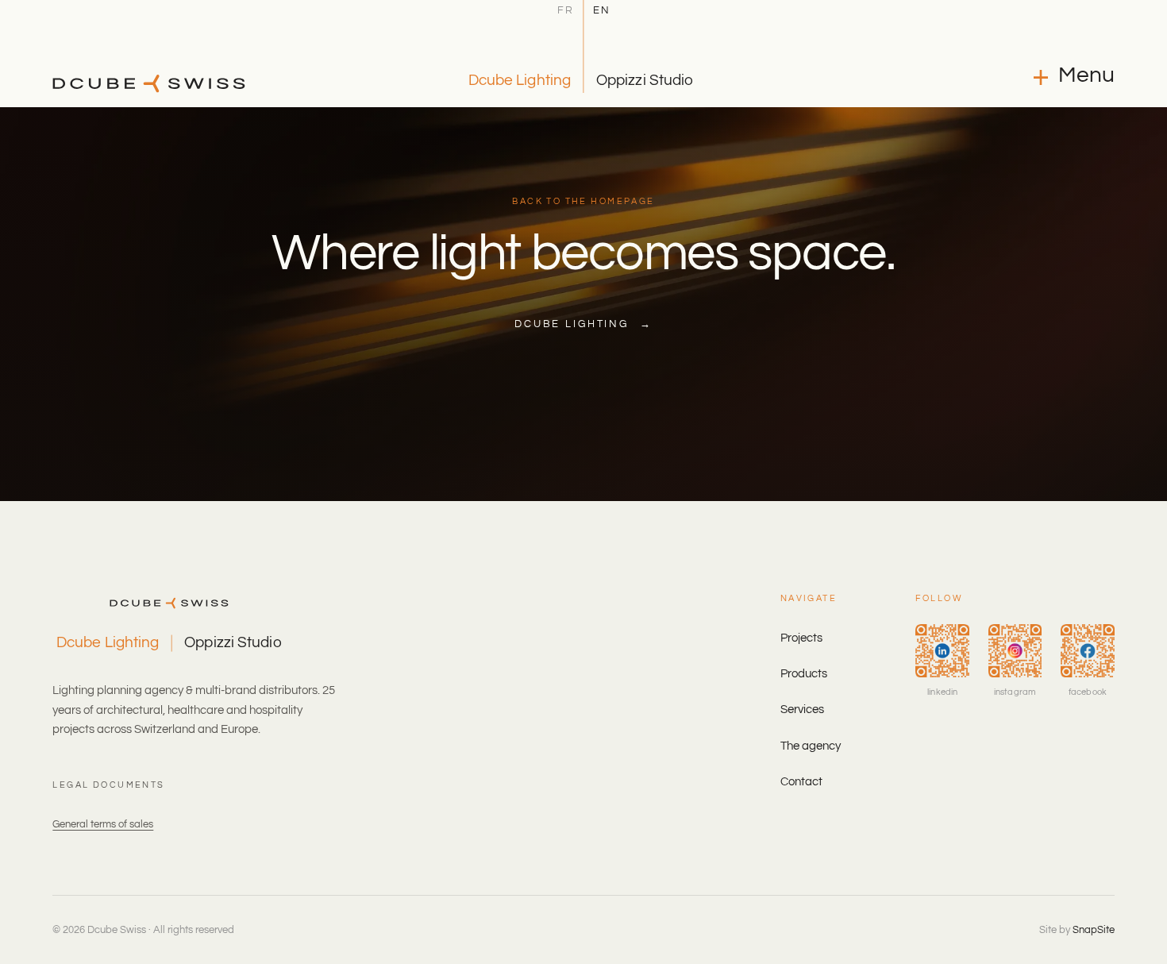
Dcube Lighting (519, 80)
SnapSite (1094, 929)
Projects (801, 638)
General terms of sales (102, 824)
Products (803, 674)
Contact (801, 782)
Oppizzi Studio (644, 80)
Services (802, 709)
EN (601, 11)
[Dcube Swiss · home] (148, 83)
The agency (810, 746)
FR (565, 11)
